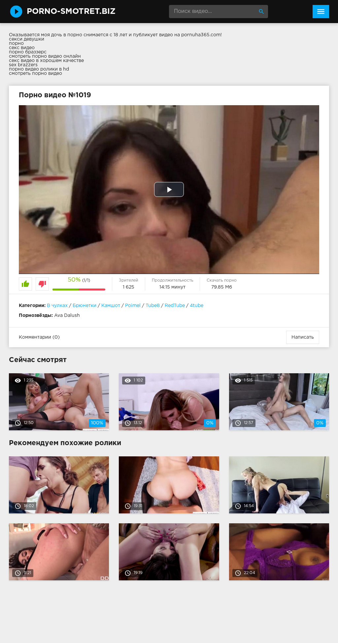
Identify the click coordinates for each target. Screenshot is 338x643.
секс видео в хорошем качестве (46, 61)
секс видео (22, 48)
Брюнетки (84, 306)
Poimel (133, 306)
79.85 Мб (221, 287)
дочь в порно (66, 35)
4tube (196, 306)
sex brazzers (23, 65)
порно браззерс (28, 52)
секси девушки (26, 39)
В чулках (57, 306)
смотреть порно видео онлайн (45, 56)
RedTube (175, 306)
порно (16, 44)
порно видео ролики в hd (39, 69)
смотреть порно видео (35, 74)
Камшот (110, 306)
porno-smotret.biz (71, 11)
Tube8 (153, 306)
